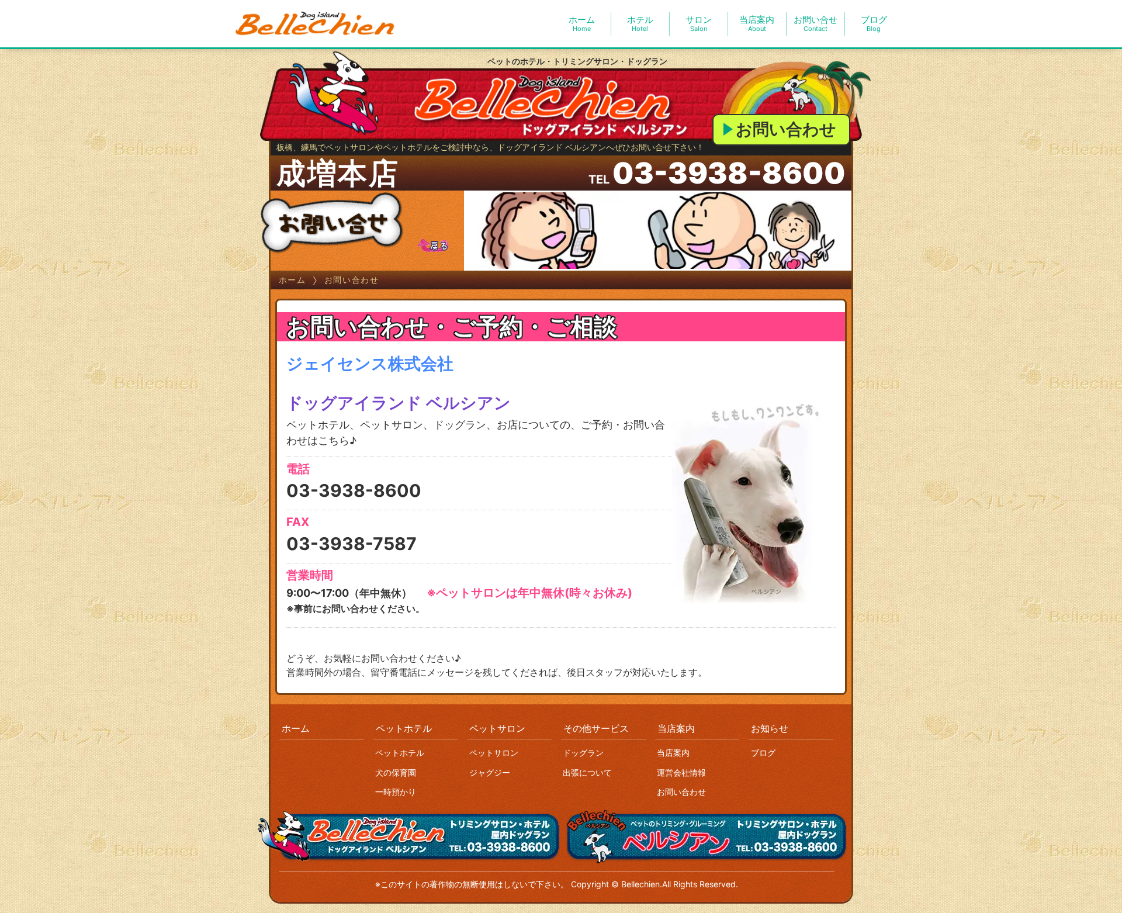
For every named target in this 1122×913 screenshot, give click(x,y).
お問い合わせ (786, 129)
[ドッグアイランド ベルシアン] (315, 24)
